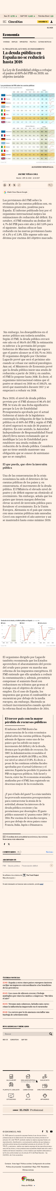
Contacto (8, 1163)
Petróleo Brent (43, 16)
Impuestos (24, 42)
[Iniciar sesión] (51, 22)
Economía (11, 35)
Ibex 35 (7, 16)
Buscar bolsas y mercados (16, 1026)
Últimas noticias (44, 42)
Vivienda (6, 42)
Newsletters (45, 1167)
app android (45, 1099)
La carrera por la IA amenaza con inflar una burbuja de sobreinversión (26, 1013)
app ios (28, 1099)
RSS (38, 1167)
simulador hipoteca (28, 1080)
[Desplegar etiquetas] (51, 865)
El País (49, 27)
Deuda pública (14, 866)
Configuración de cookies (41, 1163)
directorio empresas (44, 1090)
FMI (4, 866)
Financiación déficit (30, 866)
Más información (8, 878)
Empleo (15, 42)
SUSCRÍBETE (42, 22)
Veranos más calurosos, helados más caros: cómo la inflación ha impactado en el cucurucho (26, 1005)
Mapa (34, 1167)
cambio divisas (28, 1090)
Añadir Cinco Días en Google (17, 192)
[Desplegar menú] (5, 22)
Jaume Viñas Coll (28, 174)
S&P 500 (23, 16)
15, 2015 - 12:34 (31, 178)
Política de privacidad (13, 1167)
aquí (41, 884)
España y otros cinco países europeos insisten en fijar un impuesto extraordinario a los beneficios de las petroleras (27, 985)
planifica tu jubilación (11, 1090)
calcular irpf (11, 1080)
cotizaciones (11, 1099)
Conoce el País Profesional (28, 1110)
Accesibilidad (27, 1167)
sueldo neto (44, 1080)
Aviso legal (16, 1163)
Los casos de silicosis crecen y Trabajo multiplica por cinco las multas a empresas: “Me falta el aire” (28, 996)
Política (33, 42)
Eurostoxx (14, 1040)
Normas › (49, 852)
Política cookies (26, 1163)
